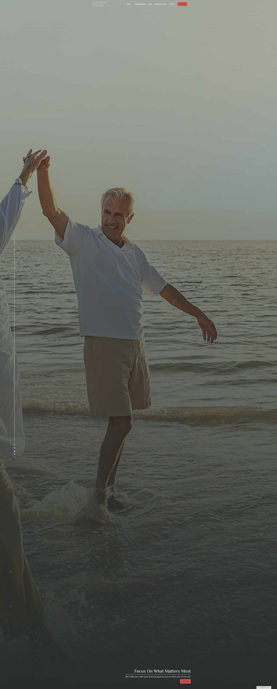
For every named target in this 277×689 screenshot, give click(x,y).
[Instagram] (14, 454)
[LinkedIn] (14, 448)
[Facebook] (14, 445)
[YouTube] (14, 451)
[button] (129, 4)
